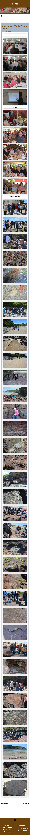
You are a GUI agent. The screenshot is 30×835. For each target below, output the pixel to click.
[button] (15, 15)
